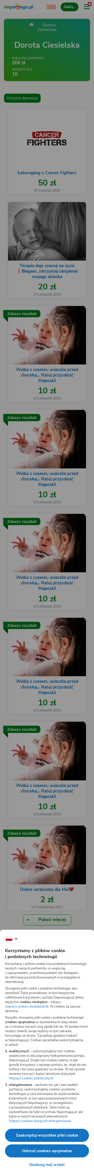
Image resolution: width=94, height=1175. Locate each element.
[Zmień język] (12, 938)
